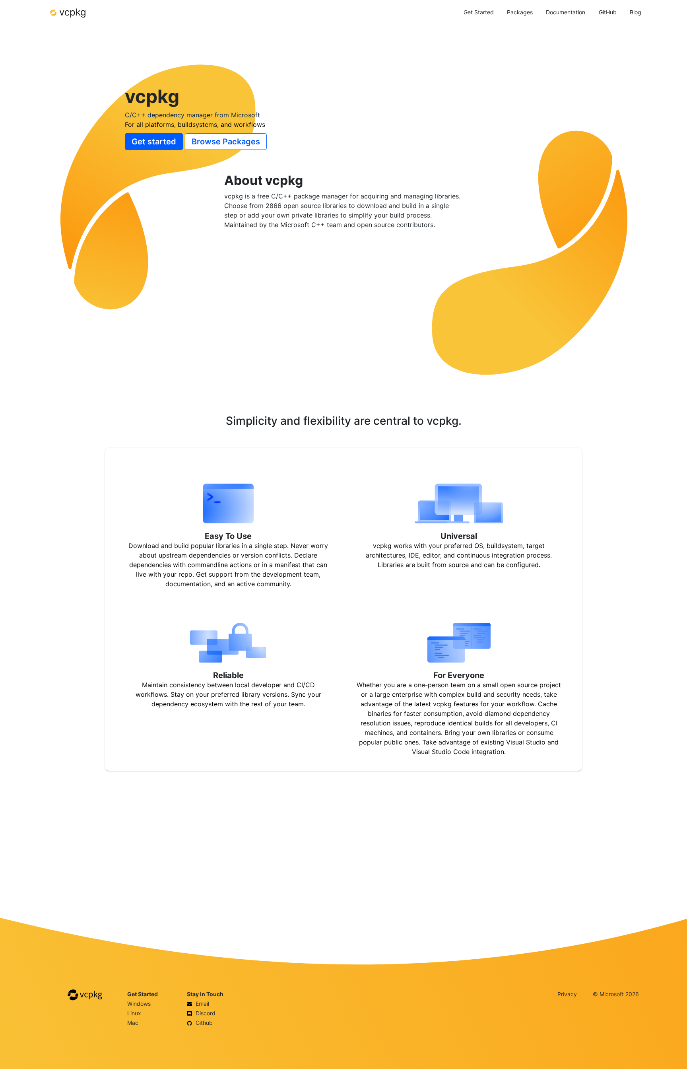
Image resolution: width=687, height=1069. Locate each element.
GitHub (608, 12)
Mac (132, 1022)
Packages (520, 12)
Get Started (479, 12)
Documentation (565, 12)
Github (203, 1022)
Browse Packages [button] (226, 141)
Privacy (567, 994)
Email (201, 1003)
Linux (134, 1013)
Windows (139, 1003)
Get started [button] (154, 141)
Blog (635, 12)
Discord (204, 1013)
